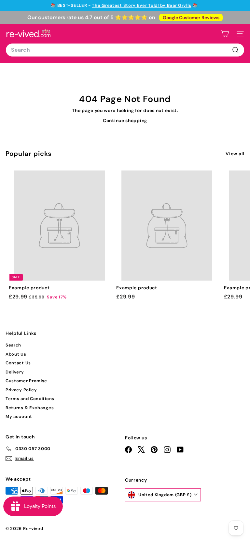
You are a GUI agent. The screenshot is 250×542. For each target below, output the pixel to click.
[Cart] (224, 33)
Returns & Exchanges (30, 407)
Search (13, 345)
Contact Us (18, 363)
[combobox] (125, 50)
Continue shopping (125, 120)
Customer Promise (26, 381)
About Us (16, 354)
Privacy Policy (21, 390)
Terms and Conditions (30, 398)
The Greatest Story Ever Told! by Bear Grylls (141, 5)
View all (235, 154)
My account (19, 416)
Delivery (15, 372)
